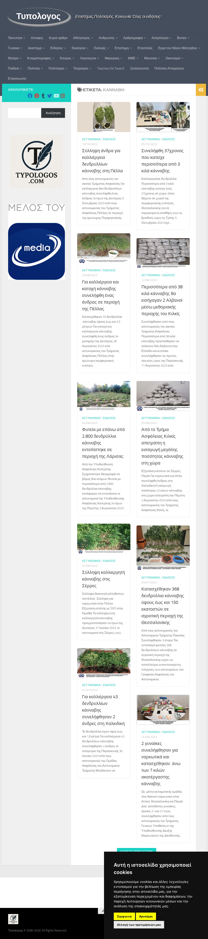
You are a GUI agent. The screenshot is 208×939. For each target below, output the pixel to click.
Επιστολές (145, 48)
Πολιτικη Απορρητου (169, 68)
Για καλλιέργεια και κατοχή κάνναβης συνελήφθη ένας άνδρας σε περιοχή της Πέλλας (101, 295)
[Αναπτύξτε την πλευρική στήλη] (201, 90)
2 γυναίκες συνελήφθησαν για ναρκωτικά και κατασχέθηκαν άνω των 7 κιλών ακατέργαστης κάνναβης (160, 763)
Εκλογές (100, 48)
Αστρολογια (160, 38)
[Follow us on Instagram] (62, 95)
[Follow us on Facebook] (30, 95)
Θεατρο (13, 58)
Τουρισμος (81, 68)
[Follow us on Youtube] (56, 95)
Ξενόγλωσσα (139, 68)
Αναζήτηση (53, 113)
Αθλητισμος (81, 38)
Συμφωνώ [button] (124, 916)
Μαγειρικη (112, 58)
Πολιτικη (34, 68)
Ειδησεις (56, 48)
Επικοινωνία (17, 78)
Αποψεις (37, 38)
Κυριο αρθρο (58, 38)
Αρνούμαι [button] (146, 916)
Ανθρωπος (107, 38)
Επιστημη (122, 48)
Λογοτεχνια (88, 58)
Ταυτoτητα (15, 38)
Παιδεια (13, 68)
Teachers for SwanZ (110, 68)
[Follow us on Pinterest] (36, 95)
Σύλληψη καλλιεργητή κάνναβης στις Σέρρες (103, 579)
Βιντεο (181, 38)
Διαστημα (35, 48)
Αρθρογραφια (133, 38)
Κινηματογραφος (39, 58)
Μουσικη (150, 58)
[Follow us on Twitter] (49, 95)
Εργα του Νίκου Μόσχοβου (177, 48)
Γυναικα (13, 48)
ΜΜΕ (131, 58)
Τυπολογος (38, 16)
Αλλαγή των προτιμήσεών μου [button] (139, 924)
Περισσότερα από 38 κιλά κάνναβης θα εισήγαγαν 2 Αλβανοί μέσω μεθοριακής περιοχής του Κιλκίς (162, 300)
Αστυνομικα (91, 139)
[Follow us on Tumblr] (43, 95)
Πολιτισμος (57, 68)
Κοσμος (65, 58)
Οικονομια (173, 58)
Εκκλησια (78, 48)
